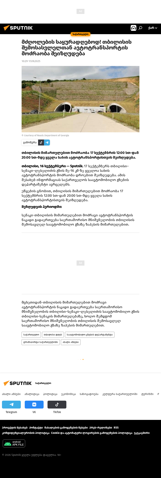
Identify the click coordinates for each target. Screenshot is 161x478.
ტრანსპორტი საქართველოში (40, 342)
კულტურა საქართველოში (119, 394)
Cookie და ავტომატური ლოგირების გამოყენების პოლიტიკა (91, 433)
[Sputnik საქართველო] (19, 31)
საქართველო (31, 334)
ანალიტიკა (32, 394)
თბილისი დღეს (53, 334)
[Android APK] (14, 444)
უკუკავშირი (142, 433)
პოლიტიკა (50, 394)
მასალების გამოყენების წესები (66, 427)
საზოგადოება (89, 394)
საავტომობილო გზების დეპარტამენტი (90, 334)
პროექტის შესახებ (14, 427)
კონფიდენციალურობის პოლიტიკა (25, 433)
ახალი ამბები (71, 342)
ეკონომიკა (68, 394)
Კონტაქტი (36, 427)
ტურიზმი (147, 394)
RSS (116, 427)
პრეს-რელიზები (100, 427)
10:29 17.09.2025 (31, 61)
